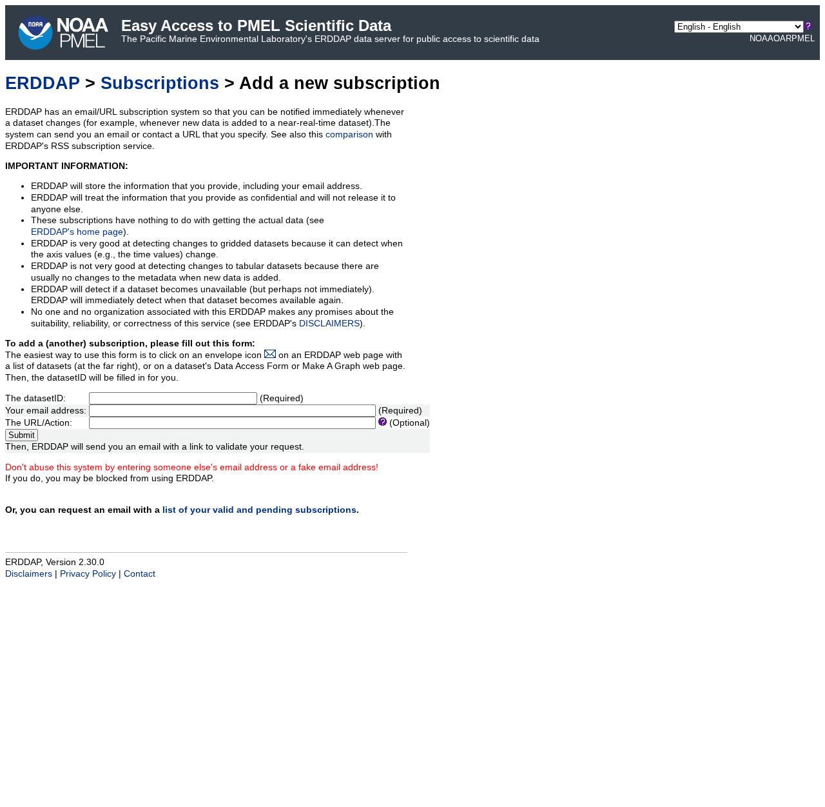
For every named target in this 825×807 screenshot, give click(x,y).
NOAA (761, 38)
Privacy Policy (88, 574)
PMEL (803, 38)
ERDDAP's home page (77, 232)
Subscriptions (160, 83)
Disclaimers (28, 574)
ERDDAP (42, 83)
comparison (349, 134)
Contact (139, 574)
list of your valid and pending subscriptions (259, 510)
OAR (782, 38)
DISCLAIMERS (329, 323)
